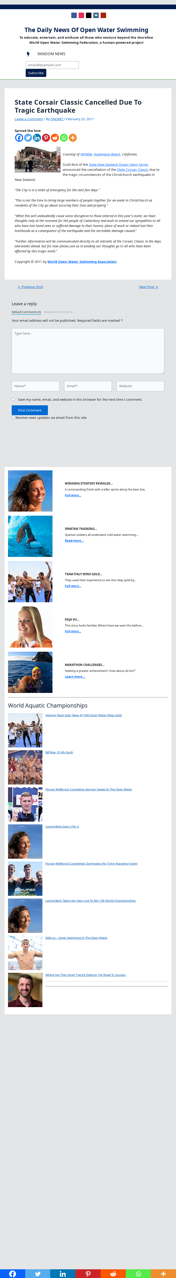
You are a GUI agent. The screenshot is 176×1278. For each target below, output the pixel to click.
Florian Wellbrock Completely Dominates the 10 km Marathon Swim (91, 863)
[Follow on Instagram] (81, 15)
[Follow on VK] (96, 15)
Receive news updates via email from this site (50, 417)
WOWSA (86, 154)
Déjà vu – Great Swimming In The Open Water (76, 938)
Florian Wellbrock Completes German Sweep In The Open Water (88, 789)
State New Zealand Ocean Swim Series (118, 164)
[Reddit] (55, 140)
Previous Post (30, 287)
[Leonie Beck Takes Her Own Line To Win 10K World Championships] (25, 916)
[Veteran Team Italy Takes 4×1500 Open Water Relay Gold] (25, 730)
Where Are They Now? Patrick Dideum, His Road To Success (85, 975)
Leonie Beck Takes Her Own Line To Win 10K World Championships (90, 901)
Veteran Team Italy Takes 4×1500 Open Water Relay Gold (83, 715)
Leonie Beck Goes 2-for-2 (62, 826)
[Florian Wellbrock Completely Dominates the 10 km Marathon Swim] (25, 878)
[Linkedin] (37, 140)
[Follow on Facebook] (74, 15)
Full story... (73, 495)
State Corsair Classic (132, 169)
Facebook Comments (58, 312)
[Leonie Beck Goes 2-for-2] (25, 841)
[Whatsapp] (64, 140)
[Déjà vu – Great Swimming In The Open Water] (25, 953)
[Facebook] (19, 140)
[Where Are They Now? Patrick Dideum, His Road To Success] (25, 990)
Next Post (148, 287)
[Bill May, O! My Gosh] (25, 767)
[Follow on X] (88, 15)
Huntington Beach (107, 154)
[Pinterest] (46, 140)
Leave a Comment (29, 119)
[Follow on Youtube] (103, 15)
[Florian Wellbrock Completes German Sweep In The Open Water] (25, 804)
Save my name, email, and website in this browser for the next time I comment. (80, 399)
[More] (73, 140)
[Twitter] (28, 140)
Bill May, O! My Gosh (59, 752)
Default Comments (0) (26, 312)
